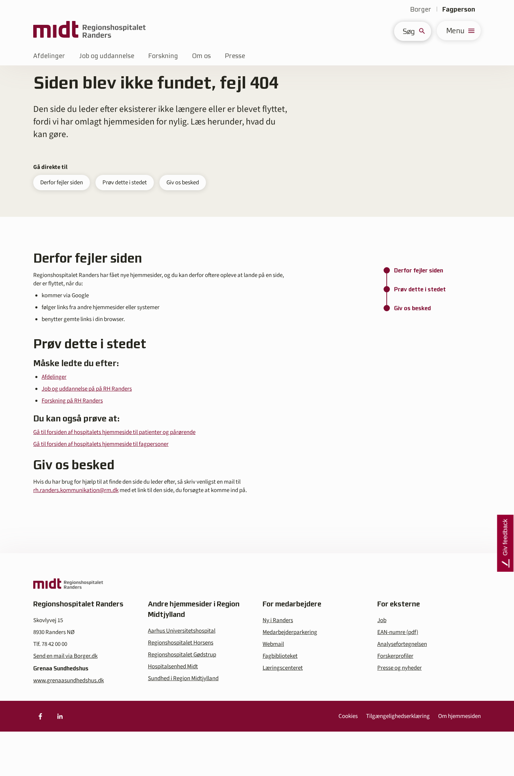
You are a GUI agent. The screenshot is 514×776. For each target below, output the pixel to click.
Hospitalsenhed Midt (173, 666)
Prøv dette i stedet (124, 182)
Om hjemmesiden (459, 716)
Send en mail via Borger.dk (65, 656)
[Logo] (89, 30)
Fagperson (458, 9)
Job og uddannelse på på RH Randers (87, 389)
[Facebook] (40, 716)
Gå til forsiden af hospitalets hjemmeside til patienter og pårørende (114, 432)
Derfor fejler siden (61, 182)
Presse (235, 56)
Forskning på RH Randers (72, 401)
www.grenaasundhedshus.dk (68, 680)
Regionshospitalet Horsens (180, 643)
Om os (201, 56)
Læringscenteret (283, 668)
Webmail (273, 644)
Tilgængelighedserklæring (398, 716)
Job (381, 620)
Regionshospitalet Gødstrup (182, 654)
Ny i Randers (278, 620)
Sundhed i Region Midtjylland (183, 678)
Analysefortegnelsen (402, 644)
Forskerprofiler (395, 656)
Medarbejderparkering (290, 632)
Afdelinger (49, 56)
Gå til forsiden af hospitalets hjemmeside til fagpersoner (101, 444)
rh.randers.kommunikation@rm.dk (76, 490)
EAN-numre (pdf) (397, 632)
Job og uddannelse (106, 56)
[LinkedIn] (60, 716)
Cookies (348, 716)
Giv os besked (182, 182)
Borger (420, 9)
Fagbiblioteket (280, 656)
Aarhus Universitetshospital (181, 631)
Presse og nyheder (399, 668)
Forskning (163, 56)
